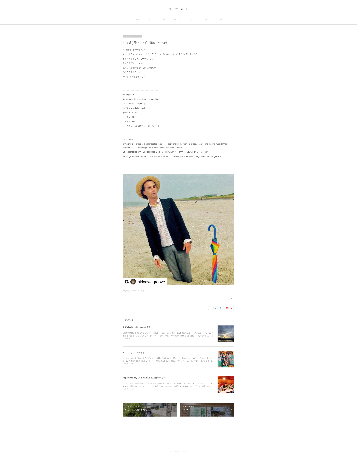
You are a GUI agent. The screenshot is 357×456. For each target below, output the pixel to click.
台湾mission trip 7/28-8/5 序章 (136, 327)
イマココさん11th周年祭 (133, 352)
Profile (151, 19)
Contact (206, 19)
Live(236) (133, 291)
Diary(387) (126, 291)
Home (137, 19)
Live (163, 19)
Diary (220, 19)
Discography (177, 19)
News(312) (140, 291)
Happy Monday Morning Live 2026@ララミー (144, 377)
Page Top (178, 440)
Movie (193, 19)
